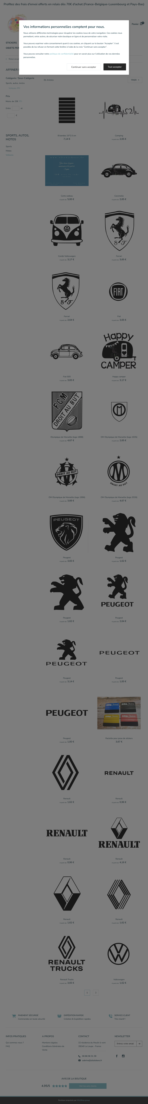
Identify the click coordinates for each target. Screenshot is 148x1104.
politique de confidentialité (62, 53)
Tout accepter (115, 66)
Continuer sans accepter (83, 67)
